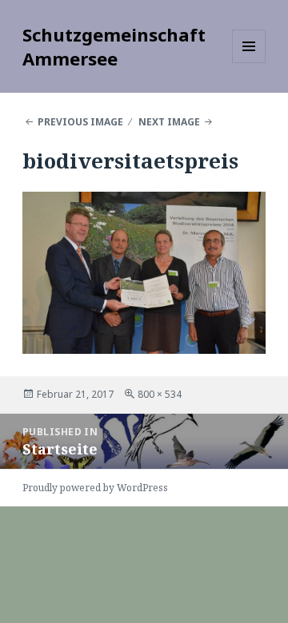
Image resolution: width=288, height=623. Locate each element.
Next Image (169, 122)
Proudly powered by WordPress (95, 487)
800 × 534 (160, 394)
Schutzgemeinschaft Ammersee (114, 46)
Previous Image (80, 122)
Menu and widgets (249, 62)
